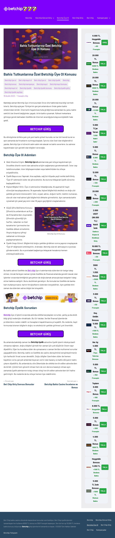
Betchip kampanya (26, 84)
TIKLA (103, 64)
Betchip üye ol (10, 80)
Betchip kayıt (42, 84)
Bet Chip (90, 18)
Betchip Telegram (10, 533)
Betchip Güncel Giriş (43, 18)
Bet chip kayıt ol (25, 80)
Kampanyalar (102, 18)
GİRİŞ (105, 42)
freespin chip (22, 96)
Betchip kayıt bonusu (58, 84)
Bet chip (31, 270)
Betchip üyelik (25, 88)
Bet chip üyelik (54, 80)
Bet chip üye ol (40, 80)
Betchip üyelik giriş (62, 88)
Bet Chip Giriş (77, 18)
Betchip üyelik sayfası (13, 92)
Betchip (28, 18)
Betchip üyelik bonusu (43, 88)
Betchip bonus (10, 84)
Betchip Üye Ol (63, 18)
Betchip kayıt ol (11, 88)
